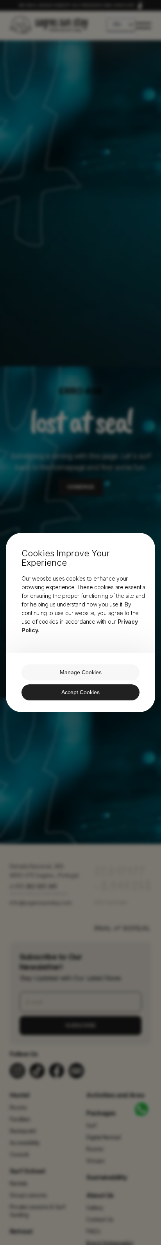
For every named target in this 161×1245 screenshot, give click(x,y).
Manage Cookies (81, 672)
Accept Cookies (80, 692)
